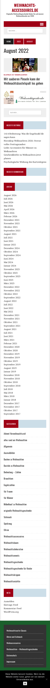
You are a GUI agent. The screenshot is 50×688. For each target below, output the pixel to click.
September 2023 (12, 276)
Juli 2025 (8, 237)
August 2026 (10, 195)
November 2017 (12, 406)
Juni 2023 (8, 279)
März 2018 (9, 396)
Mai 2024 (8, 262)
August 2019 (10, 368)
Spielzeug (8, 523)
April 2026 (9, 209)
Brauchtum (8, 478)
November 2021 (12, 318)
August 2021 (10, 329)
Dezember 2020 (11, 346)
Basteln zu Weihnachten (15, 75)
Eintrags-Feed (11, 604)
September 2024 (12, 255)
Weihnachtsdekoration (13, 549)
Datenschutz (12, 655)
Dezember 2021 (11, 315)
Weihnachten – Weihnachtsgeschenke (22, 649)
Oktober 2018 (11, 382)
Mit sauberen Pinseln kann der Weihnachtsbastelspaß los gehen (23, 81)
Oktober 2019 (11, 361)
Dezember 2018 (11, 375)
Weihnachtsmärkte (12, 581)
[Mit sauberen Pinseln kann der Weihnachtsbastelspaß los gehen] (25, 70)
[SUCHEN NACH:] (25, 30)
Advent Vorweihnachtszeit (15, 433)
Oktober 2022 (11, 293)
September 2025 (12, 230)
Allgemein (8, 446)
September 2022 (12, 297)
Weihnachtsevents (11, 555)
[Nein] (46, 679)
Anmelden (9, 601)
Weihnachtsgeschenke (13, 562)
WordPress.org (11, 611)
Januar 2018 (10, 399)
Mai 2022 (8, 311)
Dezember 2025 (11, 219)
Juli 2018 (8, 389)
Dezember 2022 (11, 286)
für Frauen (8, 491)
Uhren (6, 530)
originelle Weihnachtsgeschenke (18, 510)
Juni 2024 (8, 258)
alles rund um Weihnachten (15, 440)
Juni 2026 (8, 202)
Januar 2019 (10, 371)
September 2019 (12, 364)
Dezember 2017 (11, 403)
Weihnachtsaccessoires (14, 536)
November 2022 (12, 290)
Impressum (11, 661)
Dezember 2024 (11, 248)
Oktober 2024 (11, 251)
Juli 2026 (8, 198)
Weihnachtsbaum (11, 542)
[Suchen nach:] (25, 112)
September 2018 (12, 385)
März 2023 (9, 283)
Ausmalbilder (9, 453)
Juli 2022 (8, 304)
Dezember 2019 (11, 353)
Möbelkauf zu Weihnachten (15, 504)
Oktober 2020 (11, 350)
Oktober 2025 (11, 226)
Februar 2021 (10, 343)
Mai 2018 (8, 392)
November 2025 (12, 223)
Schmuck (8, 517)
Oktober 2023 (11, 272)
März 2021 (9, 339)
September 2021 (12, 325)
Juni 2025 (8, 241)
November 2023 (12, 269)
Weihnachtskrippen (12, 575)
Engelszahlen (9, 485)
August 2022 (10, 300)
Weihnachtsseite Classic (16, 630)
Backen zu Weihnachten (14, 459)
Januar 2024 (10, 265)
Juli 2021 (8, 332)
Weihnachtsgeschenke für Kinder (18, 568)
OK (25, 683)
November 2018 (12, 378)
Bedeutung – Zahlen (12, 472)
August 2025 (10, 233)
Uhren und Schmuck (14, 636)
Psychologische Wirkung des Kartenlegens (25, 161)
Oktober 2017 (11, 410)
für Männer (8, 497)
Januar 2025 (10, 244)
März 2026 (9, 212)
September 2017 (12, 413)
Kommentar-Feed (12, 608)
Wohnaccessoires (14, 642)
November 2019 (12, 357)
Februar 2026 (10, 216)
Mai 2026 (8, 205)
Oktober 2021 (11, 322)
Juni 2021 (8, 336)
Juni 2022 (8, 308)
